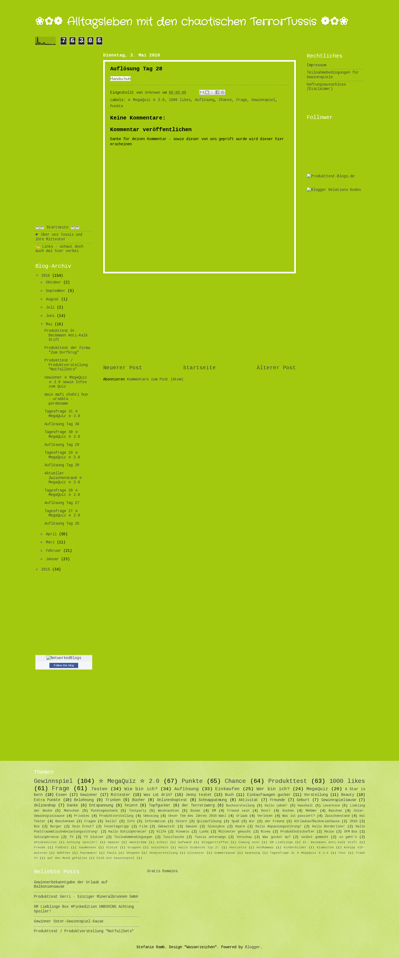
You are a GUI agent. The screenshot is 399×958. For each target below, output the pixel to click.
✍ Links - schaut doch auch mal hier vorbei (59, 249)
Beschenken (64, 821)
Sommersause (224, 853)
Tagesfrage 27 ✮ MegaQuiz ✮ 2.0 (62, 513)
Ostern (181, 821)
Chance (225, 100)
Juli (51, 307)
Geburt (303, 800)
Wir (252, 821)
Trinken (113, 800)
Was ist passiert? (298, 816)
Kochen (288, 811)
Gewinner (88, 795)
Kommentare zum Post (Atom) (155, 379)
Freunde (277, 800)
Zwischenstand (337, 816)
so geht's (348, 837)
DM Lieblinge (281, 842)
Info (131, 821)
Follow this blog (64, 665)
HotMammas (265, 847)
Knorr (266, 811)
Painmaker (88, 853)
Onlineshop (45, 805)
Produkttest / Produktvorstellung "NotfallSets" (66, 364)
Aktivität (248, 800)
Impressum (316, 65)
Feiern (131, 805)
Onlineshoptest (172, 800)
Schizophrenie (46, 837)
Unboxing (151, 816)
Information (155, 821)
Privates (81, 816)
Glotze (112, 847)
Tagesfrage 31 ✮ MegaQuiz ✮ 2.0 (62, 413)
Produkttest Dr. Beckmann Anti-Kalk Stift (66, 335)
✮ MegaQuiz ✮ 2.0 (146, 100)
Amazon (113, 842)
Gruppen (134, 847)
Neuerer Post (122, 368)
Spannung (252, 853)
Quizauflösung (209, 821)
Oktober (54, 283)
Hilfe (161, 832)
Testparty (137, 811)
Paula (111, 853)
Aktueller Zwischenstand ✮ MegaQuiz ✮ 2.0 (63, 477)
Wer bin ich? (273, 789)
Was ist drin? (158, 795)
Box (37, 826)
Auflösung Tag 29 (62, 445)
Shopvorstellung (163, 853)
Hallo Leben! (276, 806)
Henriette (237, 847)
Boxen (195, 811)
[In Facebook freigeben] (217, 92)
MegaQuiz (317, 789)
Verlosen (265, 816)
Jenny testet (198, 795)
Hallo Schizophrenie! (127, 832)
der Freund (274, 821)
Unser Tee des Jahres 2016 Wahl (197, 816)
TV (71, 837)
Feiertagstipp (116, 826)
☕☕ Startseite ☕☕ (57, 227)
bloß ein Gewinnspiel (116, 858)
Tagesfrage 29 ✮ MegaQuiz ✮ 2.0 (62, 455)
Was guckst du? (276, 837)
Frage (241, 100)
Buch (229, 795)
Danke (72, 805)
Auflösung (204, 100)
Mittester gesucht (234, 832)
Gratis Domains (162, 871)
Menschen (71, 811)
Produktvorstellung (116, 816)
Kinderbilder (295, 847)
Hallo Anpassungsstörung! (278, 826)
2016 (46, 276)
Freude (39, 847)
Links (204, 832)
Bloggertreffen (215, 842)
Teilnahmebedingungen (133, 837)
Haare (240, 826)
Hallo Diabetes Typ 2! (198, 847)
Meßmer (311, 811)
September (57, 291)
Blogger (252, 947)
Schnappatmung (213, 800)
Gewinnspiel (263, 100)
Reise (329, 832)
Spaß (235, 821)
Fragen (90, 821)
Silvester (195, 853)
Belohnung (84, 800)
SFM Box (350, 832)
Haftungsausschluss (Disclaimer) (326, 87)
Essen (61, 795)
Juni (51, 316)
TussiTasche (173, 837)
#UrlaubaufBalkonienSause (317, 821)
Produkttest (287, 781)
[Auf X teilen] (212, 92)
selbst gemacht (314, 837)
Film (143, 826)
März (51, 542)
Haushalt (305, 806)
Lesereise (331, 806)
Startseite (199, 368)
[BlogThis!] (207, 92)
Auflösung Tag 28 (62, 465)
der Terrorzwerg (198, 805)
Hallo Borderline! (328, 826)
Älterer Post (276, 368)
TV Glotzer (93, 837)
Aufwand (184, 842)
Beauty (347, 795)
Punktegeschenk (104, 811)
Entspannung (101, 805)
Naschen (335, 811)
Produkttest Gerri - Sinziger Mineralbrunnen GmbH (86, 897)
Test (342, 853)
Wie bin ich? (140, 789)
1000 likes (180, 100)
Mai (50, 324)
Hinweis (182, 832)
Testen (99, 789)
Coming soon (248, 842)
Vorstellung (316, 795)
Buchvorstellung (240, 806)
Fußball (62, 847)
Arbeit (162, 842)
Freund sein (238, 811)
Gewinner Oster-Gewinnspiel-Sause (68, 921)
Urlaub (242, 816)
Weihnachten (168, 811)
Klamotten (325, 847)
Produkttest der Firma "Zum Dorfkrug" (67, 350)
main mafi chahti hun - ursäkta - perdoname (66, 399)
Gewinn (191, 826)
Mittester (120, 795)
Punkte (116, 106)
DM (214, 811)
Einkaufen (227, 789)
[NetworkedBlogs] (63, 658)
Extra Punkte (47, 800)
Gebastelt (166, 826)
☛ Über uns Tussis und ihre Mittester (58, 237)
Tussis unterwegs (210, 837)
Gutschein (159, 847)
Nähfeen (63, 853)
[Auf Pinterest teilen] (222, 92)
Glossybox (216, 826)
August (53, 299)
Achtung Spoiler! (82, 842)
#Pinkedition (45, 842)
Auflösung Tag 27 (62, 503)
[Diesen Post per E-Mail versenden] (202, 92)
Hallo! (111, 821)
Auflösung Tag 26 (62, 524)
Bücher (138, 800)
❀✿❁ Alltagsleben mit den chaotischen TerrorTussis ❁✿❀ (192, 22)
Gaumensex (87, 847)
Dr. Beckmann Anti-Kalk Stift (330, 842)
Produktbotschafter (297, 832)
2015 (46, 570)
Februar (54, 551)
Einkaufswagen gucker (269, 795)
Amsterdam (137, 842)
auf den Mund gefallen (67, 858)
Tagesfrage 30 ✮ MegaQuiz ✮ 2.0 (62, 434)
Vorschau (244, 837)
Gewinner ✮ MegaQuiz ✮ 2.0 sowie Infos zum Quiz (66, 382)
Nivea (265, 832)
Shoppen (133, 853)
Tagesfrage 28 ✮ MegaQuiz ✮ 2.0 (62, 493)
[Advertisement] (199, 319)
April (52, 534)
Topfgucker (159, 805)
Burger (56, 826)
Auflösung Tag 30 (62, 424)
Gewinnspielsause (338, 800)
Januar (53, 559)
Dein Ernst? (83, 826)
